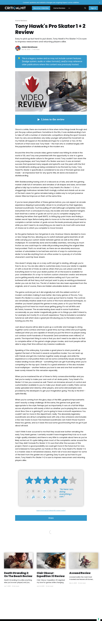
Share (51, 518)
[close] (99, 2)
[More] (69, 8)
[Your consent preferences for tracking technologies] (98, 619)
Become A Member (41, 8)
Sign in (93, 8)
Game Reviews (59, 8)
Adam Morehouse (29, 47)
